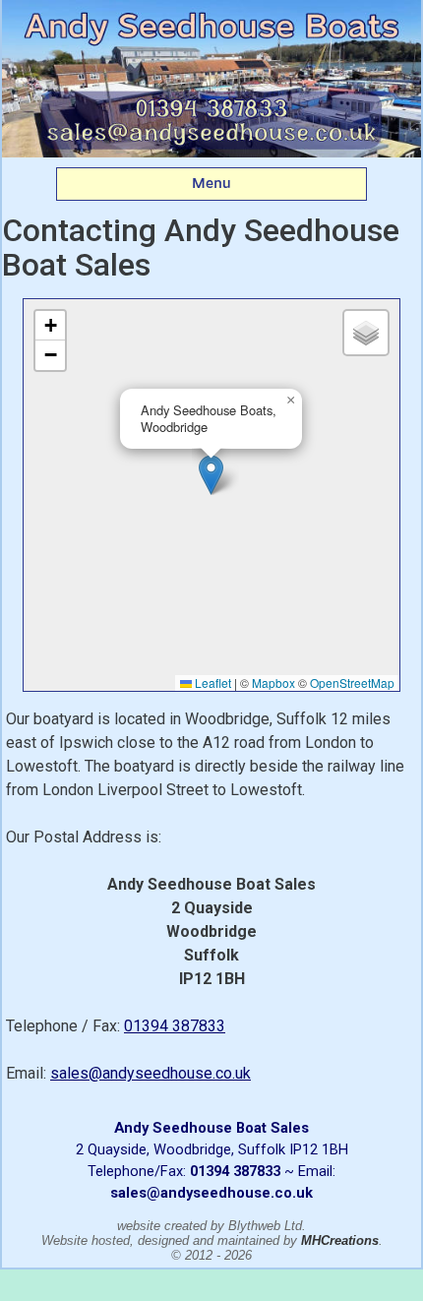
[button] (211, 475)
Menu (211, 183)
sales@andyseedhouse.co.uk (150, 1073)
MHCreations (340, 1240)
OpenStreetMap (352, 682)
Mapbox (273, 682)
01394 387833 (174, 1026)
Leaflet (211, 682)
